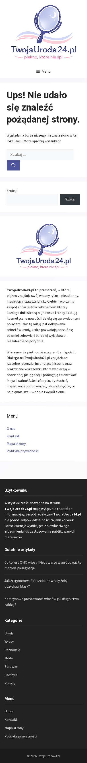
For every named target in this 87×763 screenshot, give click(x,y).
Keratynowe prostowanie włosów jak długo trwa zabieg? (41, 602)
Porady (9, 683)
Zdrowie (10, 666)
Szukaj (12, 190)
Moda (8, 658)
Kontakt (13, 436)
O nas (11, 428)
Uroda (9, 633)
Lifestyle (11, 675)
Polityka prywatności (23, 451)
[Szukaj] (13, 165)
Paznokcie (12, 650)
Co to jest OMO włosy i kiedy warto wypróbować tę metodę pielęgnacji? (42, 565)
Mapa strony (16, 443)
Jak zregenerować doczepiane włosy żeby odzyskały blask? (35, 583)
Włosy (9, 641)
